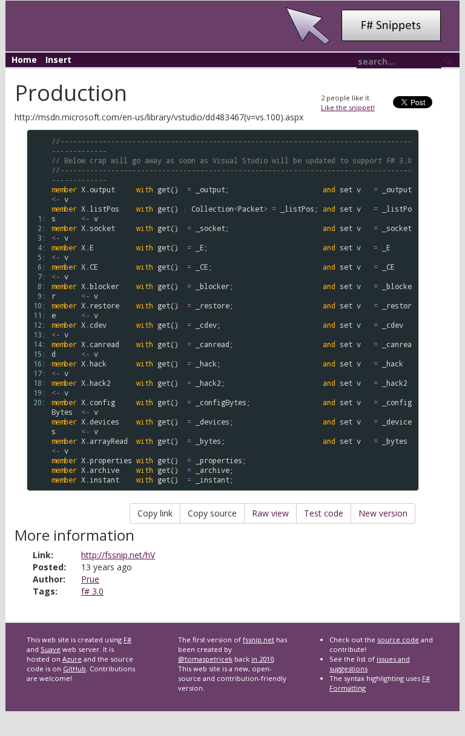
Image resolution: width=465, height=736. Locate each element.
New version (382, 513)
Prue (90, 579)
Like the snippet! (348, 107)
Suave (51, 649)
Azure (72, 658)
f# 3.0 (92, 591)
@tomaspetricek (205, 658)
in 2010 (262, 658)
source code (398, 639)
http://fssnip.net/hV (118, 555)
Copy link (155, 513)
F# (127, 639)
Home (24, 59)
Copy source (212, 513)
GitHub (74, 668)
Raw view (270, 513)
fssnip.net (258, 639)
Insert (58, 59)
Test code (323, 513)
